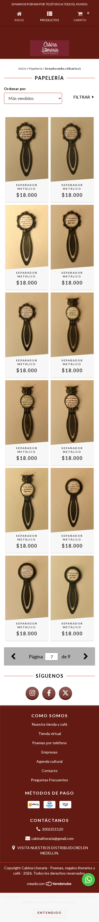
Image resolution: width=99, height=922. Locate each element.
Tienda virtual (49, 733)
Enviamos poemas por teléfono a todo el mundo (49, 4)
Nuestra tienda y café (49, 724)
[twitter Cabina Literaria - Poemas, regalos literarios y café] (65, 693)
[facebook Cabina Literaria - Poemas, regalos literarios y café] (48, 693)
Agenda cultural (49, 761)
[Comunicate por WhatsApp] (88, 879)
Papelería (35, 68)
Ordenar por (15, 88)
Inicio (22, 68)
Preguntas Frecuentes (49, 780)
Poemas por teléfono (49, 743)
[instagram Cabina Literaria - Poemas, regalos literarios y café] (32, 693)
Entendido (49, 913)
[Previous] (13, 656)
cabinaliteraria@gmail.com (52, 838)
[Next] (85, 656)
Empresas (49, 752)
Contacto (50, 770)
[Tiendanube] (49, 885)
